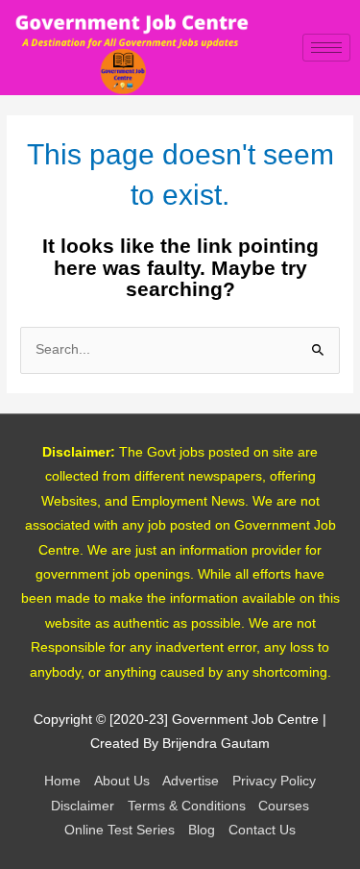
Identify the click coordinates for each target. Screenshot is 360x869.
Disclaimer (82, 806)
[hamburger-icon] (326, 48)
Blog (201, 830)
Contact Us (262, 830)
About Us (122, 781)
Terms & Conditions (187, 806)
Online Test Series (119, 830)
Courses (283, 806)
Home (62, 781)
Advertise (190, 781)
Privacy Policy (274, 781)
